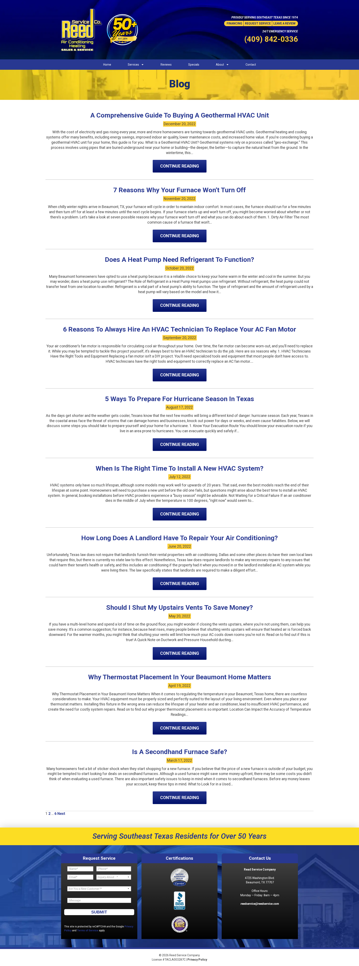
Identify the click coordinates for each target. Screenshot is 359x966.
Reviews (166, 64)
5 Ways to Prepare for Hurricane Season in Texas (179, 399)
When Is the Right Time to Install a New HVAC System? (179, 468)
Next (61, 814)
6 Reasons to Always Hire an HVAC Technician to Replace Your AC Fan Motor (179, 329)
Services (133, 64)
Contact (251, 64)
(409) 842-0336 (271, 39)
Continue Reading (179, 166)
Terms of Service (87, 930)
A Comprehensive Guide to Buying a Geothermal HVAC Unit (179, 115)
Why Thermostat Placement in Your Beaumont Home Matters (179, 677)
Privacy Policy (197, 959)
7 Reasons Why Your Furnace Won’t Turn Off (179, 190)
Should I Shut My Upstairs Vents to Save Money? (179, 607)
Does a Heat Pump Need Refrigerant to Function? (179, 259)
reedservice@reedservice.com (260, 903)
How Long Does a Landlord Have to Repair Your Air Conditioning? (179, 538)
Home (107, 64)
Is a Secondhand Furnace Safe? (179, 752)
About (220, 64)
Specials (193, 64)
